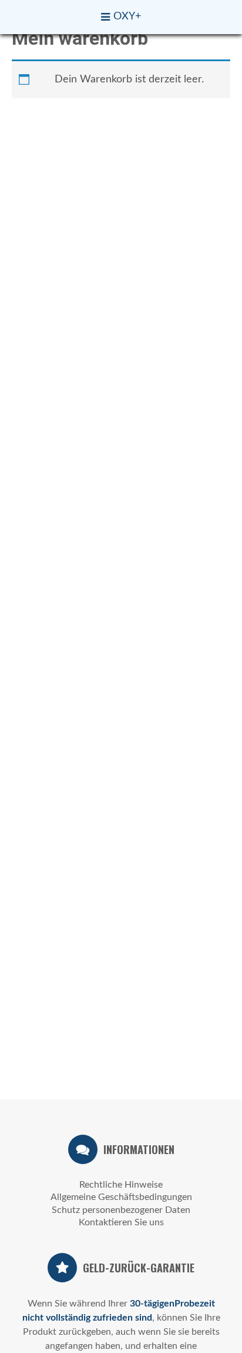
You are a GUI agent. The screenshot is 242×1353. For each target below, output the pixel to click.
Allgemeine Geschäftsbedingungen (121, 1197)
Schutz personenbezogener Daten (121, 1210)
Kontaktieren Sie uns (121, 1222)
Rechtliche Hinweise (121, 1184)
